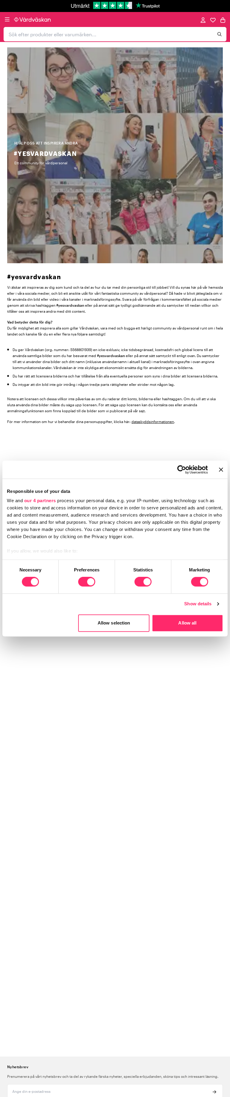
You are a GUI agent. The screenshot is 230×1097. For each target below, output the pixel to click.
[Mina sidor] (203, 20)
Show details (197, 604)
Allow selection (114, 622)
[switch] (86, 582)
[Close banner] (221, 469)
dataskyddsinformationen (152, 421)
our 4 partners (40, 500)
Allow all (187, 622)
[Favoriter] (213, 20)
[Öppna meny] (7, 19)
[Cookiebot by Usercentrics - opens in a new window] (181, 469)
